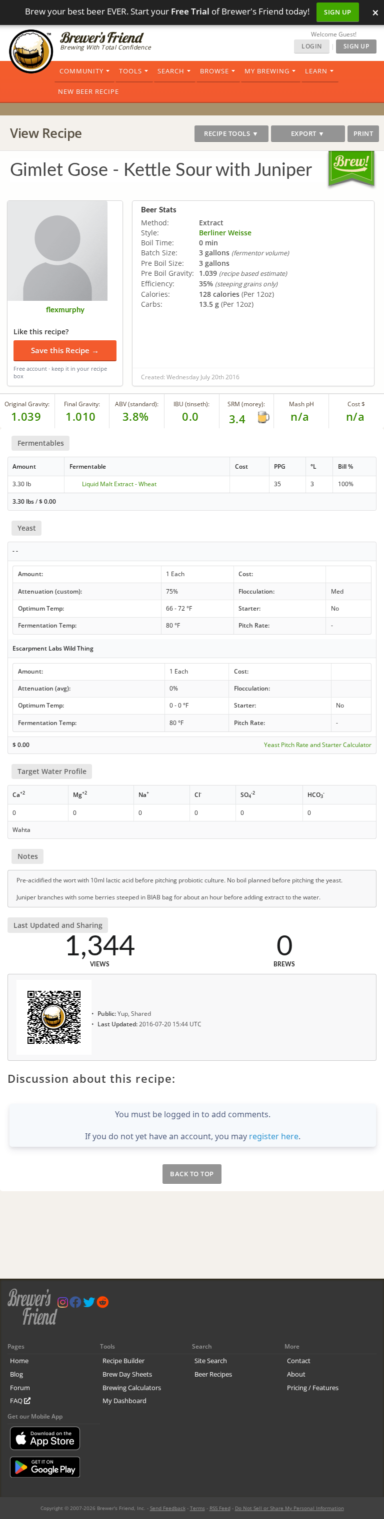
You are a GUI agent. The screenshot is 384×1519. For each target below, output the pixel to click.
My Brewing (267, 70)
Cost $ (356, 404)
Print (364, 133)
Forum (20, 1387)
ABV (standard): (136, 404)
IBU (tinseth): (192, 404)
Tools (130, 70)
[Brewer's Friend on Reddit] (102, 1304)
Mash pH (301, 404)
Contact (298, 1360)
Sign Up (338, 11)
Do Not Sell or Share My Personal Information (289, 1508)
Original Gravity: (27, 404)
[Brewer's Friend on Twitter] (89, 1304)
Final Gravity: (82, 404)
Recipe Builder (123, 1360)
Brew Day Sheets (127, 1374)
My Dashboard (124, 1400)
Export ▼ (308, 133)
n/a (355, 416)
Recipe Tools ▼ (231, 133)
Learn (316, 70)
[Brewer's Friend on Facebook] (76, 1304)
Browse (214, 70)
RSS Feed (220, 1508)
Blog (16, 1374)
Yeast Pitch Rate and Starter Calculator (318, 745)
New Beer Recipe (88, 91)
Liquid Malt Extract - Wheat (119, 484)
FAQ (17, 1400)
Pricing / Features (312, 1387)
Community (82, 70)
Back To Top (192, 1173)
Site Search (210, 1360)
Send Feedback (168, 1508)
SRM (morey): (246, 404)
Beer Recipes (213, 1374)
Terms (197, 1508)
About (296, 1374)
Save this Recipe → (65, 350)
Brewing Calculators (131, 1387)
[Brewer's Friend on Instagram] (63, 1304)
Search (171, 70)
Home (19, 1360)
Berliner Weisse (225, 232)
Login (312, 46)
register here (273, 1136)
